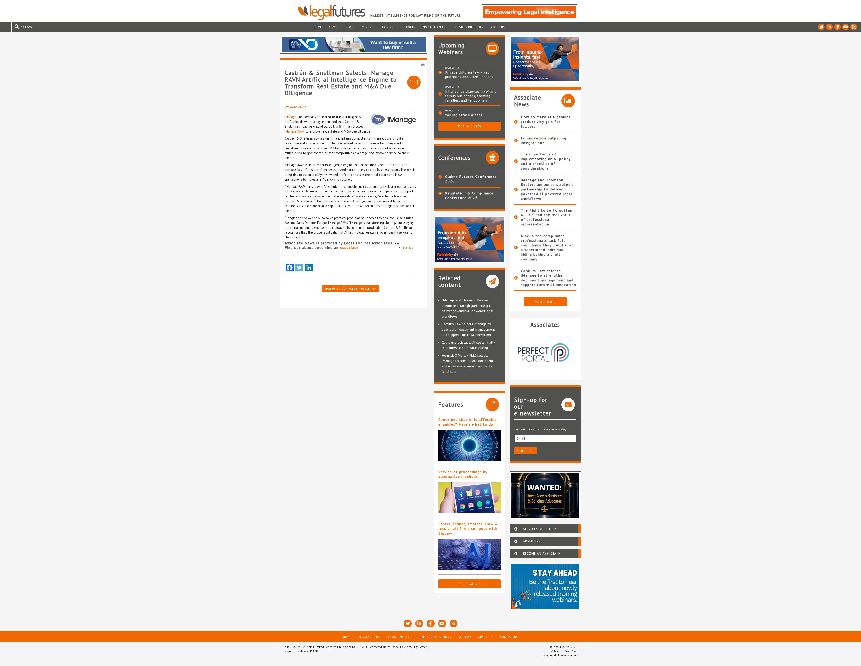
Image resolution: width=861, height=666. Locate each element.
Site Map (464, 636)
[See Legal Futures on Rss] (853, 27)
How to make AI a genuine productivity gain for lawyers (546, 122)
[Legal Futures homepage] (334, 12)
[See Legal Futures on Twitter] (821, 27)
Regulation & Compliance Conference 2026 (469, 195)
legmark (572, 655)
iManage (290, 117)
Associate (349, 247)
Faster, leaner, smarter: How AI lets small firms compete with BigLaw (468, 528)
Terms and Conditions (434, 636)
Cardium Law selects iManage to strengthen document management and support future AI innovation (468, 329)
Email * (522, 439)
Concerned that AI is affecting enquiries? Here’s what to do (467, 421)
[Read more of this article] (469, 445)
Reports (409, 27)
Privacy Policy (369, 636)
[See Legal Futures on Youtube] (845, 27)
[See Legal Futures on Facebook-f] (837, 27)
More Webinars (469, 126)
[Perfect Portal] (545, 352)
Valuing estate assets (463, 115)
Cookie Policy (398, 636)
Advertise (485, 636)
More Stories (545, 302)
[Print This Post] (423, 64)
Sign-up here (525, 450)
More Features (469, 583)
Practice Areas (433, 27)
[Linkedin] (308, 267)
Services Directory (468, 27)
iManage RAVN (294, 131)
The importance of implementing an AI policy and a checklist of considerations (545, 161)
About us (498, 27)
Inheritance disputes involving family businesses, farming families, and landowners (470, 96)
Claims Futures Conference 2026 (471, 178)
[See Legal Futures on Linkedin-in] (829, 27)
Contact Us (509, 636)
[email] (545, 438)
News (333, 27)
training (387, 27)
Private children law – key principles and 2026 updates (469, 74)
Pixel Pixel (571, 651)
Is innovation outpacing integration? (543, 140)
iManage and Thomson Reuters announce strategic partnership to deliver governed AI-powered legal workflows (547, 189)
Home (318, 27)
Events (366, 27)
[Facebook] (289, 267)
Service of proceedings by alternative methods (462, 474)
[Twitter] (299, 267)
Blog (349, 27)
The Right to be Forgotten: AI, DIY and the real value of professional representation (547, 217)
